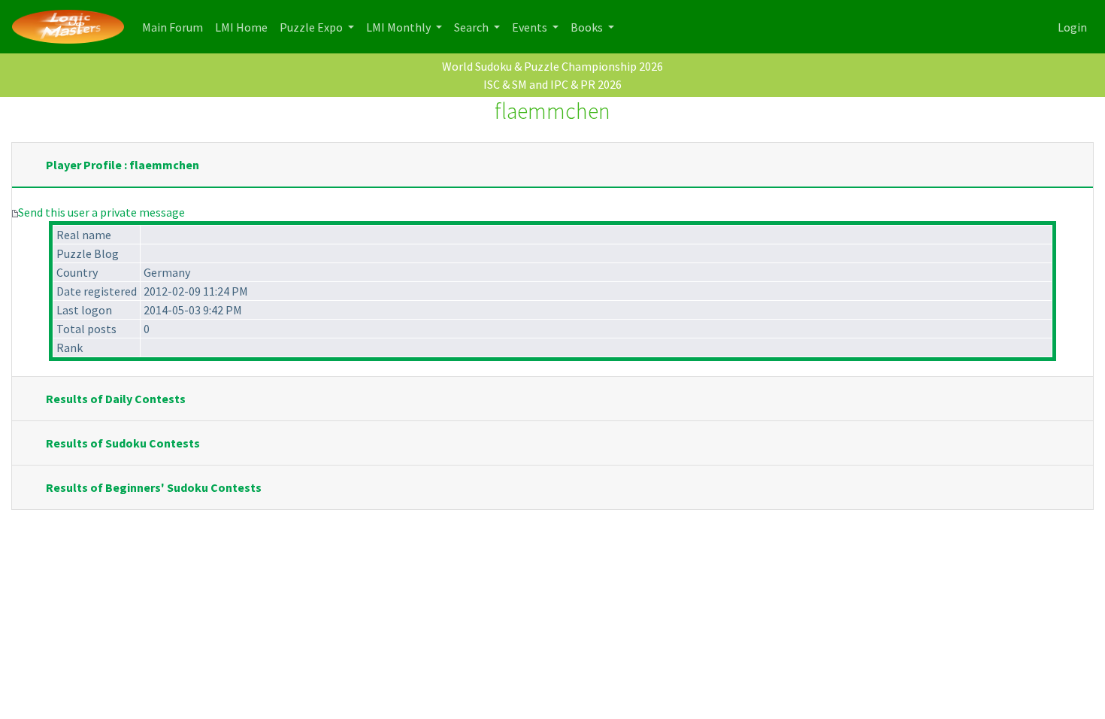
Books (588, 27)
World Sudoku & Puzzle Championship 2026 (552, 66)
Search (472, 27)
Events (530, 27)
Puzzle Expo (312, 27)
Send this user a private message (101, 212)
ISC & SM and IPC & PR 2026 (552, 84)
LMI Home (244, 27)
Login (1072, 27)
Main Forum (175, 27)
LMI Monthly (399, 27)
